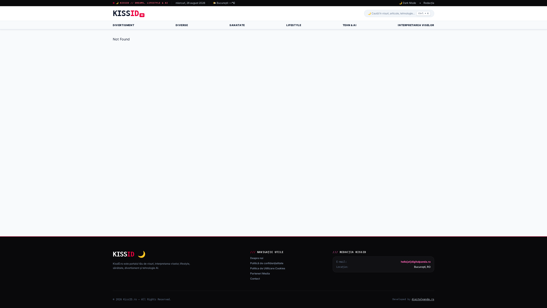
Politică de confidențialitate (266, 263)
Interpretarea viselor (416, 25)
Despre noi (256, 258)
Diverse (182, 25)
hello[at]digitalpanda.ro (416, 261)
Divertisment (123, 25)
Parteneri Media (260, 273)
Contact (255, 278)
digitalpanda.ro (423, 299)
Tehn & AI (349, 25)
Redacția (428, 2)
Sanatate (237, 25)
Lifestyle (293, 25)
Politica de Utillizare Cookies (267, 268)
